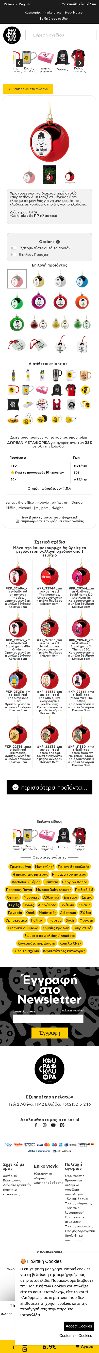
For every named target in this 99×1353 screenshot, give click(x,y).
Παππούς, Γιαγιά (19, 890)
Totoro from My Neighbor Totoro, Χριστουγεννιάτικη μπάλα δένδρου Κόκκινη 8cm (81, 756)
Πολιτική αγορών (73, 1166)
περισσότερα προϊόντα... (53, 787)
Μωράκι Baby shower (53, 890)
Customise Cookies (75, 1335)
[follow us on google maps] (61, 1125)
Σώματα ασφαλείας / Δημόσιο (49, 936)
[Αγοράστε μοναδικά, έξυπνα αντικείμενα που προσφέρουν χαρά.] (12, 35)
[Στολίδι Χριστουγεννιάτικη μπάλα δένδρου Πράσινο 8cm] (17, 322)
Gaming (13, 897)
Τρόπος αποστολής (79, 1226)
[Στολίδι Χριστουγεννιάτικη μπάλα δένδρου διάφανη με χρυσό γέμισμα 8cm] (60, 322)
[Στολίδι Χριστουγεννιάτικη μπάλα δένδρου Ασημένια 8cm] (60, 279)
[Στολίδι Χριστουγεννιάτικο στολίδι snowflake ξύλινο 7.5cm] (60, 344)
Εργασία (15, 913)
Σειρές (14, 905)
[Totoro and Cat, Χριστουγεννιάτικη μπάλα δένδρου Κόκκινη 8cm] (49, 730)
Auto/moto (47, 905)
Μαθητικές (47, 913)
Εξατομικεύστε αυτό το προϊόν (44, 248)
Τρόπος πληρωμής (78, 1203)
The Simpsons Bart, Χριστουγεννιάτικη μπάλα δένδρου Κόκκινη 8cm (18, 701)
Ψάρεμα (55, 920)
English (24, 4)
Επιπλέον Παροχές (34, 254)
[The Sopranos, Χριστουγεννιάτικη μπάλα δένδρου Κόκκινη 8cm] (49, 572)
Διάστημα (68, 913)
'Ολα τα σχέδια (26, 951)
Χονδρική (10, 1176)
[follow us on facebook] (36, 1125)
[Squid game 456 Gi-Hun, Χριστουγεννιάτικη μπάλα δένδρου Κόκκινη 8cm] (17, 624)
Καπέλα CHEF (70, 943)
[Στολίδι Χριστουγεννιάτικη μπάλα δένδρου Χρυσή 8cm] (38, 279)
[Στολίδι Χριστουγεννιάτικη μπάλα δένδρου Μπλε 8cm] (82, 279)
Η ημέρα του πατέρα (69, 874)
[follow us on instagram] (44, 1125)
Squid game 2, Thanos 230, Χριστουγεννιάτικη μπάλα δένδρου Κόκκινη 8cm (81, 649)
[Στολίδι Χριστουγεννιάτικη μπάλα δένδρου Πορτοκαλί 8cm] (82, 300)
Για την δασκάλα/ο (73, 867)
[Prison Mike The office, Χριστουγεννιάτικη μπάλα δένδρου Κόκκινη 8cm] (81, 676)
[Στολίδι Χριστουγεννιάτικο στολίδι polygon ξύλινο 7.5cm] (82, 344)
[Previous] (19, 63)
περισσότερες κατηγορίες (64, 951)
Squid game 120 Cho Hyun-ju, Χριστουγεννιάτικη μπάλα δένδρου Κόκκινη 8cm (81, 597)
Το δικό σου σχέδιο (54, 18)
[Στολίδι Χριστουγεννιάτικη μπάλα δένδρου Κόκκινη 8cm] (60, 300)
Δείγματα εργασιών (17, 1185)
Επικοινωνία (46, 1166)
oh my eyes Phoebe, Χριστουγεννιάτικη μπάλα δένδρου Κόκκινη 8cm (18, 597)
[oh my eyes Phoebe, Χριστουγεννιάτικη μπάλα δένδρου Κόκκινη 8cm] (17, 572)
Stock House (73, 12)
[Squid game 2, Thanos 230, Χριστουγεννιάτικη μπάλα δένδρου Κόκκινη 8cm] (81, 624)
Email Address (26, 1011)
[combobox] (60, 34)
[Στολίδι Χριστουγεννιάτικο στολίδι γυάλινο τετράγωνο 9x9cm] (38, 344)
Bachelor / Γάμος (26, 882)
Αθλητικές (51, 897)
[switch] (13, 248)
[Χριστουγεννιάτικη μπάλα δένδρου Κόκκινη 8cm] (17, 279)
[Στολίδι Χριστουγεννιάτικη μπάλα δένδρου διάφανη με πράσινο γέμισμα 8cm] (82, 322)
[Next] (79, 63)
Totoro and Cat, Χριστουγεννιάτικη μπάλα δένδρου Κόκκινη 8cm (49, 754)
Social (70, 920)
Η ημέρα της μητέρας (30, 874)
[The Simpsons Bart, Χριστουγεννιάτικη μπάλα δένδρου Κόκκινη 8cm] (17, 676)
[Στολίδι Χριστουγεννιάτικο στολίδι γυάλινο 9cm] (17, 344)
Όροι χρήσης (74, 1176)
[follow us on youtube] (53, 1125)
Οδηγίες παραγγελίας (80, 1231)
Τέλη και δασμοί (76, 1199)
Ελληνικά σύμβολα (23, 928)
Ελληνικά (10, 4)
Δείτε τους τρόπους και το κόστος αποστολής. (49, 437)
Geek (30, 913)
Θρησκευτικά (16, 920)
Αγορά (86, 1346)
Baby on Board (74, 882)
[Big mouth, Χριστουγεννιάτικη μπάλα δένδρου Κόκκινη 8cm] (17, 730)
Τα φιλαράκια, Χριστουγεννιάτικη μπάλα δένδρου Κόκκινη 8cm (49, 648)
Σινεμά (87, 897)
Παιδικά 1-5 (84, 890)
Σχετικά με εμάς (13, 1166)
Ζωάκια (84, 905)
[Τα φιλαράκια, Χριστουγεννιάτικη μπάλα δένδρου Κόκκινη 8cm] (49, 624)
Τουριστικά (82, 928)
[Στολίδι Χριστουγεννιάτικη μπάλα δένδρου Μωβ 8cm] (38, 300)
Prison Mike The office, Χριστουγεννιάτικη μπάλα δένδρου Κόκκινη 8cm (81, 701)
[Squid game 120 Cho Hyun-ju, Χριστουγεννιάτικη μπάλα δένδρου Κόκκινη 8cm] (81, 572)
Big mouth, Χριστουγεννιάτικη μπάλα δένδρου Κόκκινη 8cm (18, 754)
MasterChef (44, 867)
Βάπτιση (51, 882)
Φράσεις (86, 920)
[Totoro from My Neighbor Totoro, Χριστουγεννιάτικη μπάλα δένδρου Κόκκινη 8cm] (81, 730)
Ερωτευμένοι (20, 867)
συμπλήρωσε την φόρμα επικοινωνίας (52, 521)
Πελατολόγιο (12, 1180)
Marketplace (52, 12)
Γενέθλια (67, 905)
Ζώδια (85, 913)
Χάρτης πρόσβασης (48, 1183)
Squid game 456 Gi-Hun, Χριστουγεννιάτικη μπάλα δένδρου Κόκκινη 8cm (18, 649)
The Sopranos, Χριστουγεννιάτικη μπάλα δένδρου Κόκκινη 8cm (49, 596)
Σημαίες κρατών (55, 928)
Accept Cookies (79, 1326)
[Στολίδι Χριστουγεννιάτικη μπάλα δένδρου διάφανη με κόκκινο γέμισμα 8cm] (38, 322)
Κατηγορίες (33, 12)
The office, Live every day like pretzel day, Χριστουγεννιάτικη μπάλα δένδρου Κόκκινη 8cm (49, 702)
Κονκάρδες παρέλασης (37, 943)
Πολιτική (37, 920)
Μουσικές (31, 897)
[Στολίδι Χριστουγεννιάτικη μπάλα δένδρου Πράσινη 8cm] (17, 300)
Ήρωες (28, 905)
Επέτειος (71, 897)
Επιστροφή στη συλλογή (30, 89)
